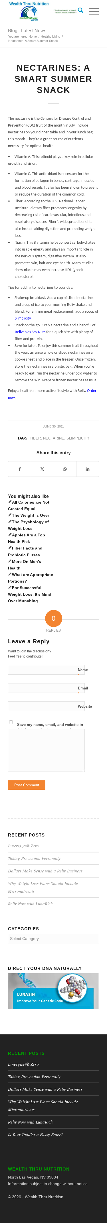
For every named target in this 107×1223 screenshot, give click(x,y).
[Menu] (91, 11)
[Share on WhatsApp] (65, 469)
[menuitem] (77, 11)
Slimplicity (78, 438)
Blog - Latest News (27, 30)
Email (83, 691)
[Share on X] (42, 469)
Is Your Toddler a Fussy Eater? (35, 1134)
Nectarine (53, 438)
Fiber (35, 438)
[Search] (77, 11)
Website (85, 706)
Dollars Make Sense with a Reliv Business (45, 871)
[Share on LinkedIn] (87, 469)
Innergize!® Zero (23, 845)
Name (83, 672)
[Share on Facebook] (19, 469)
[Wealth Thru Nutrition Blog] (44, 11)
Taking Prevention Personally (34, 858)
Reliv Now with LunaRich (30, 903)
